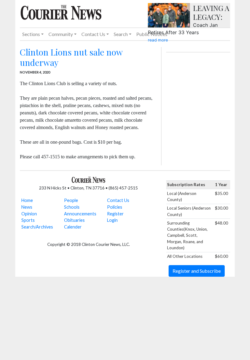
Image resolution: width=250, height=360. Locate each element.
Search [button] (121, 34)
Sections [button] (31, 34)
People (71, 200)
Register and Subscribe (197, 271)
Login (112, 220)
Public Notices (151, 34)
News (26, 207)
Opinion (29, 213)
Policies (114, 207)
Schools (72, 207)
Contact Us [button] (93, 34)
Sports (28, 220)
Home (27, 200)
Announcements (80, 213)
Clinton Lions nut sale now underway (71, 57)
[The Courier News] (61, 12)
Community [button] (60, 34)
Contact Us (118, 200)
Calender (73, 226)
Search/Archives (37, 226)
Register (115, 213)
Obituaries (74, 220)
